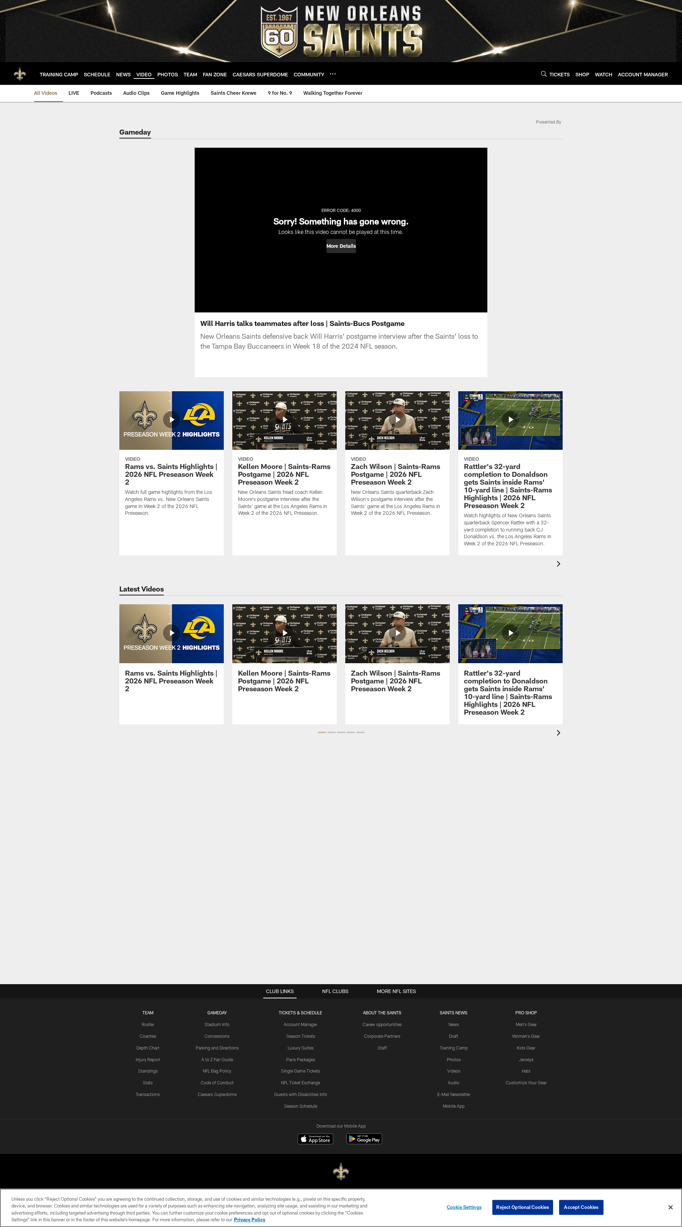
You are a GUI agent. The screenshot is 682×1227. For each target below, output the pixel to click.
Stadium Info (217, 1024)
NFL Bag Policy (217, 1070)
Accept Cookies (581, 1207)
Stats (148, 1082)
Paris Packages (300, 1059)
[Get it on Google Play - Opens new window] (364, 1142)
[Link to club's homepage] (19, 73)
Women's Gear (526, 1036)
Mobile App (454, 1105)
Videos (453, 1070)
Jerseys (526, 1059)
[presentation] (560, 564)
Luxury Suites (301, 1047)
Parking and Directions (217, 1047)
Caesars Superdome (217, 1094)
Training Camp (454, 1047)
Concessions (217, 1036)
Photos (454, 1059)
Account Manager (300, 1024)
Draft (453, 1036)
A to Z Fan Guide (217, 1059)
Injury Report (148, 1059)
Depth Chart (147, 1047)
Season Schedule (300, 1105)
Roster (148, 1024)
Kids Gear (526, 1047)
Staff (382, 1047)
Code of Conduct (217, 1082)
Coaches (148, 1036)
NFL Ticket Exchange (300, 1082)
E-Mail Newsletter (453, 1094)
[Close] (670, 1207)
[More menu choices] (333, 74)
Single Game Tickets (300, 1070)
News (454, 1024)
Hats (526, 1070)
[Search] (544, 73)
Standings (148, 1070)
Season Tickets (300, 1036)
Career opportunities (382, 1024)
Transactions (148, 1094)
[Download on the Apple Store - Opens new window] (315, 1140)
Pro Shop (526, 1012)
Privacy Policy (249, 1219)
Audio (453, 1082)
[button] (341, 246)
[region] (341, 1208)
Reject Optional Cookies (522, 1207)
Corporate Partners (382, 1036)
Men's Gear (526, 1024)
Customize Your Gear (526, 1082)
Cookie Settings (464, 1207)
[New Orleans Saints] (341, 1172)
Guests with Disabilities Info (300, 1094)
